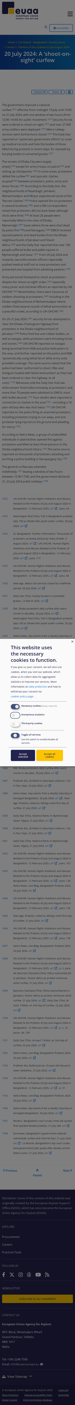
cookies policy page (22, 696)
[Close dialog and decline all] (72, 641)
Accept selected (23, 755)
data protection (38, 686)
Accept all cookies (49, 755)
